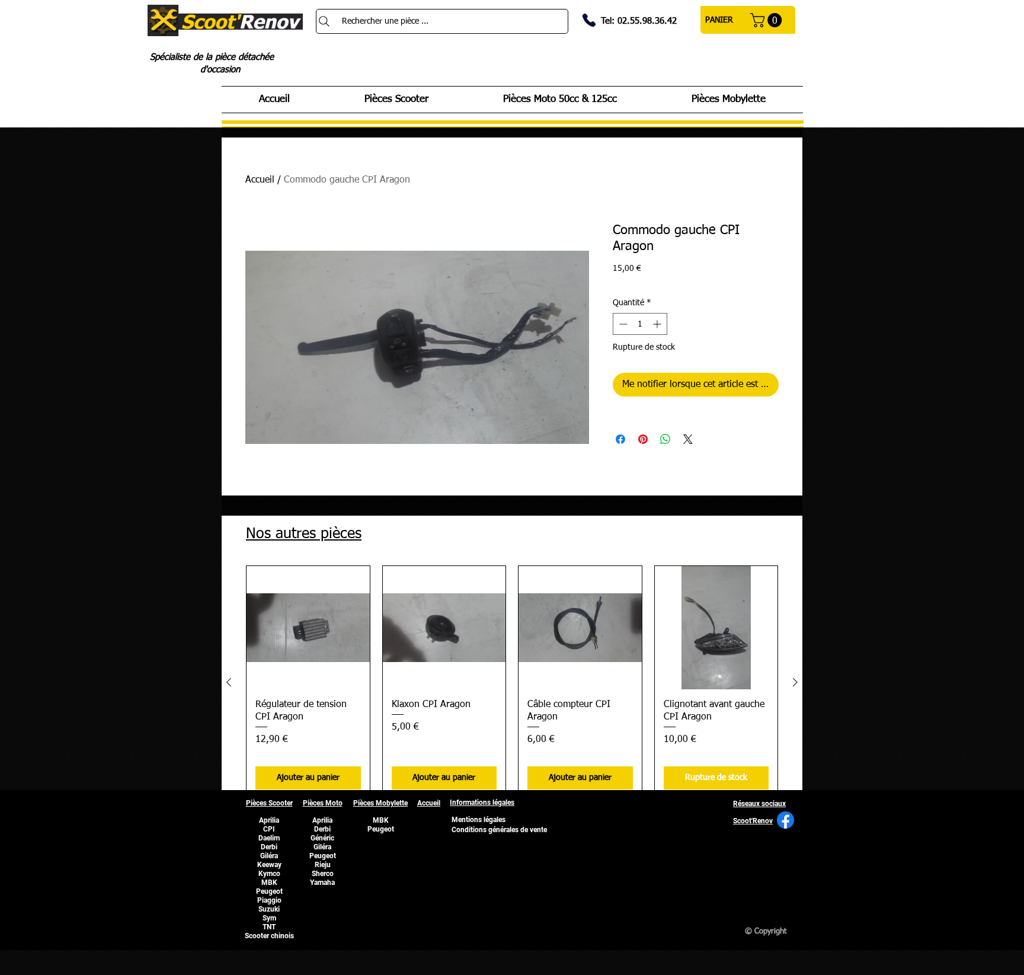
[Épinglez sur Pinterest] (643, 439)
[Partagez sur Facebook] (620, 439)
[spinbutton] (640, 324)
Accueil (259, 180)
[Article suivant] (795, 682)
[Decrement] (622, 324)
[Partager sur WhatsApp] (665, 439)
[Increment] (658, 324)
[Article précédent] (229, 682)
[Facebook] (785, 820)
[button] (767, 20)
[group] (512, 682)
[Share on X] (688, 439)
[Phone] (589, 20)
